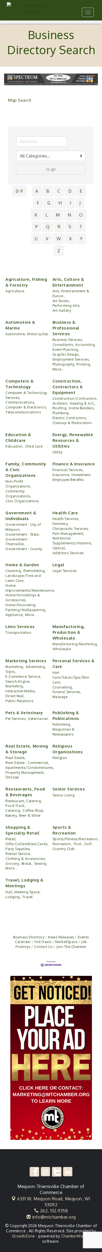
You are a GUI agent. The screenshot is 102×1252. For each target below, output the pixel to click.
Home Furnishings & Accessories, (22, 597)
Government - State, (22, 534)
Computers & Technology (19, 383)
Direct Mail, (15, 696)
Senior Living (63, 795)
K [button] (36, 215)
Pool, (78, 844)
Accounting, (85, 344)
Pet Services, (16, 718)
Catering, (13, 810)
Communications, (20, 402)
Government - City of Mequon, (23, 527)
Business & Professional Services (65, 328)
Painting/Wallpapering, (25, 610)
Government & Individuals (20, 515)
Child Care (34, 446)
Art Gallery (61, 310)
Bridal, (27, 863)
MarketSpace (66, 941)
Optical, (59, 548)
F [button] (38, 203)
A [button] (36, 191)
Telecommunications (23, 412)
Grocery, (12, 863)
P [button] (36, 226)
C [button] (58, 191)
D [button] (70, 191)
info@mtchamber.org (53, 1217)
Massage (60, 696)
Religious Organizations (67, 748)
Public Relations (19, 701)
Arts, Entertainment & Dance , (70, 293)
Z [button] (58, 250)
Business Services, (67, 339)
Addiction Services (68, 553)
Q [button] (48, 226)
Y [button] (81, 238)
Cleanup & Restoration (72, 423)
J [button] (80, 203)
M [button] (58, 215)
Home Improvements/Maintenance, (30, 588)
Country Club (63, 849)
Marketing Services (25, 660)
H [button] (60, 203)
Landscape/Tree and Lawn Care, (23, 578)
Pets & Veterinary (24, 712)
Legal (58, 564)
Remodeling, (34, 570)
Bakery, (11, 815)
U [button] (36, 238)
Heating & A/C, (82, 403)
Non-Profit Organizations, (18, 483)
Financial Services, (68, 470)
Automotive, (15, 334)
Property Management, (25, 772)
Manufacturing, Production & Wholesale (68, 632)
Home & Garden (22, 564)
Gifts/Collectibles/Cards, (26, 844)
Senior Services (68, 789)
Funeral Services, (66, 692)
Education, (14, 446)
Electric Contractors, (69, 418)
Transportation (18, 632)
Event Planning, (65, 349)
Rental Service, (18, 853)
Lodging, (13, 897)
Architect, (60, 403)
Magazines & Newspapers (63, 731)
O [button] (81, 215)
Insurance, (61, 474)
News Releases (61, 937)
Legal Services (64, 570)
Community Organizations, (18, 493)
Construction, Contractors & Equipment (67, 386)
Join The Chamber (71, 946)
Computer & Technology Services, (26, 395)
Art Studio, (61, 301)
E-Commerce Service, (23, 676)
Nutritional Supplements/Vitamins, (72, 540)
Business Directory (28, 937)
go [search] (53, 169)
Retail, (11, 839)
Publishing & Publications (65, 715)
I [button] (71, 203)
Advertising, (36, 666)
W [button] (59, 238)
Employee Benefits (68, 479)
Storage (12, 777)
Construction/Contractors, (75, 398)
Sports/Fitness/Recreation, (75, 839)
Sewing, (41, 863)
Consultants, (63, 344)
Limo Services (20, 626)
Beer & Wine (30, 815)
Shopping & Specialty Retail (22, 830)
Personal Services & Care (73, 663)
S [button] (70, 226)
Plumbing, (61, 413)
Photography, (63, 364)
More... (58, 369)
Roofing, (59, 408)
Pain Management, (68, 533)
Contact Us (43, 946)
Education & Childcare (18, 437)
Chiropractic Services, (70, 528)
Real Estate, (15, 757)
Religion (59, 757)
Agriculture (14, 291)
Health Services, (65, 518)
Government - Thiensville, (17, 541)
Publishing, (62, 724)
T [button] (80, 226)
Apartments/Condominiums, (29, 767)
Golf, (88, 844)
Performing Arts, (66, 305)
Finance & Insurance (73, 463)
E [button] (81, 191)
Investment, (81, 474)
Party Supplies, (18, 849)
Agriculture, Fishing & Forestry (26, 282)
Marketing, (14, 666)
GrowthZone (23, 1236)
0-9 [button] (19, 191)
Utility (57, 452)
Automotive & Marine (20, 325)
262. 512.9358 (53, 1210)
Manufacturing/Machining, (75, 644)
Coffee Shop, (33, 810)
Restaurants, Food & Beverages (25, 791)
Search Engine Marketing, (17, 683)
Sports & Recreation (64, 830)
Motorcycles (37, 334)
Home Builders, (82, 408)
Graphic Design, (66, 354)
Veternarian (38, 718)
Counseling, (62, 687)
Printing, (83, 364)
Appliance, (14, 614)
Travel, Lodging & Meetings (24, 882)
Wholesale (61, 649)
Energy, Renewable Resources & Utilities (72, 440)
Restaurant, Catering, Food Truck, (23, 803)
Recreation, (62, 844)
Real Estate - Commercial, (27, 762)
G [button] (49, 203)
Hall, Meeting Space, (23, 892)
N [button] (69, 215)
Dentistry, (60, 523)
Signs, (10, 671)
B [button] (48, 191)
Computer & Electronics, (26, 407)
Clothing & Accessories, (25, 858)
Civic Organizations (22, 501)
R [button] (59, 226)
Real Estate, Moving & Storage (26, 748)
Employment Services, (71, 359)
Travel (27, 897)
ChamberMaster (75, 1236)
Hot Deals (43, 941)
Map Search (19, 100)
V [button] (47, 238)
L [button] (46, 215)
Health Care (65, 512)
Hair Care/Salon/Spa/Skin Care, (70, 677)
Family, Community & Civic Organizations (25, 469)
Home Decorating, (20, 605)
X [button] (70, 238)
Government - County (23, 549)
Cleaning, (13, 570)
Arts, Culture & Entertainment (68, 282)
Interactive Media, (20, 691)
